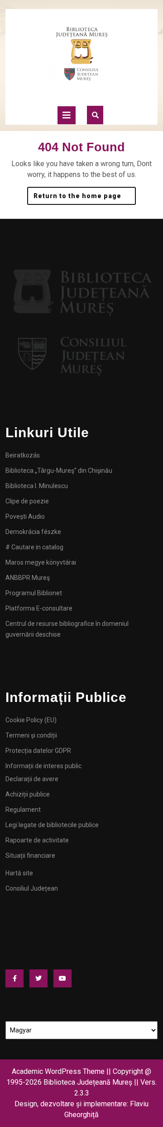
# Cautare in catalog (34, 547)
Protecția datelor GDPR (38, 750)
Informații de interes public (43, 765)
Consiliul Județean (31, 888)
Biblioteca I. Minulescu (36, 485)
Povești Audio (25, 516)
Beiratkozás (22, 455)
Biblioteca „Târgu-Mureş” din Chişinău (58, 470)
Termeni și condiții (31, 735)
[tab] (66, 115)
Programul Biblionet (33, 593)
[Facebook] (16, 978)
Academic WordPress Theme (58, 1071)
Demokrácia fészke (33, 531)
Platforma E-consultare (38, 608)
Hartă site (19, 873)
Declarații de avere (31, 779)
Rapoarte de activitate (37, 840)
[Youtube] (64, 978)
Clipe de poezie (27, 501)
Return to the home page (85, 193)
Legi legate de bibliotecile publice (52, 824)
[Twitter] (40, 978)
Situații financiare (30, 855)
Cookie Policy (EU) (31, 720)
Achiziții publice (27, 794)
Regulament (23, 809)
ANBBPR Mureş (27, 577)
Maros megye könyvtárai (40, 562)
